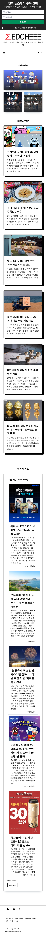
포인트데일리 (30, 786)
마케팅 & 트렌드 (30, 918)
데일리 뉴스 (14, 921)
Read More (12, 885)
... (22, 171)
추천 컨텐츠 (19, 918)
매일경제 (32, 642)
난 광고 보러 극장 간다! (13, 98)
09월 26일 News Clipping (18, 480)
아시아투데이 (30, 566)
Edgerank (17, 931)
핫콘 (6, 921)
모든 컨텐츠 (9, 918)
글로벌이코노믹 (29, 875)
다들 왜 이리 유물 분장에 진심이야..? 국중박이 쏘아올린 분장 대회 (22, 429)
